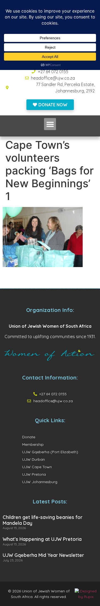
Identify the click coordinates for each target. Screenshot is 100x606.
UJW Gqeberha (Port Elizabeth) (50, 451)
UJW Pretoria (34, 474)
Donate (28, 437)
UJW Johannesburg (39, 481)
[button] (50, 124)
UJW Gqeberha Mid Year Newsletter (43, 555)
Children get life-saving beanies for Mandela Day (42, 520)
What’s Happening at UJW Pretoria (42, 539)
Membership (33, 444)
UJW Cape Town (37, 466)
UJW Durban (33, 459)
